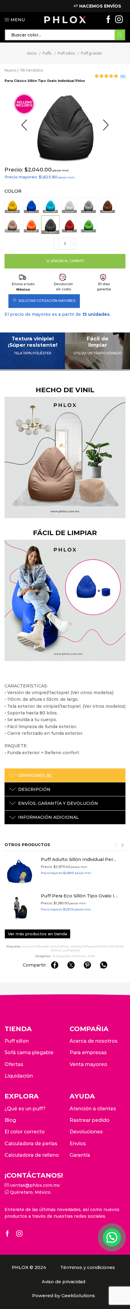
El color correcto (25, 1132)
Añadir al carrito (67, 261)
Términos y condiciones (87, 1267)
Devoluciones (86, 1132)
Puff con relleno (69, 946)
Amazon (28, 946)
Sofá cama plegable (29, 1052)
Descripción (34, 789)
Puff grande (91, 53)
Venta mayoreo (88, 1064)
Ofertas (14, 1064)
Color (13, 191)
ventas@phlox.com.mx (34, 1185)
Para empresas (88, 1052)
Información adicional (48, 817)
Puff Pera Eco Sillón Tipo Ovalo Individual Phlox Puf (79, 896)
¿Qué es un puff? (25, 1109)
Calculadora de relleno (32, 1155)
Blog (10, 1120)
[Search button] (120, 35)
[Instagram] (119, 19)
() (122, 76)
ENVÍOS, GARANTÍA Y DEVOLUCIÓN (58, 803)
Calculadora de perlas (31, 1143)
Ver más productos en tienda (37, 933)
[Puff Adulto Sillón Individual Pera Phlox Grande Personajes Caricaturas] (20, 871)
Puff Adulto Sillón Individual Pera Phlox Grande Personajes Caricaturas (79, 859)
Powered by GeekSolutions (63, 1295)
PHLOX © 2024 (29, 1267)
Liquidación (19, 1076)
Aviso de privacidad (63, 1281)
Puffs (47, 53)
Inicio (32, 53)
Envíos (78, 1143)
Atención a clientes (93, 1109)
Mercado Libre (46, 946)
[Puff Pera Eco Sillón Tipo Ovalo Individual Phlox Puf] (20, 908)
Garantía (80, 1155)
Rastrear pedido (89, 1120)
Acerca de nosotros (94, 1041)
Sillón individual (111, 946)
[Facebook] (108, 19)
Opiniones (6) (34, 775)
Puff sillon (66, 53)
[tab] (65, 775)
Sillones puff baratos (65, 950)
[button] (24, 125)
